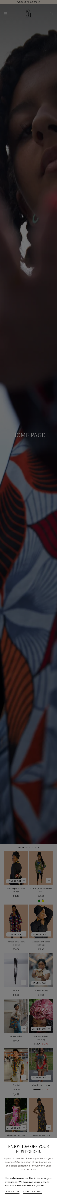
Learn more (12, 1191)
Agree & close (32, 1191)
